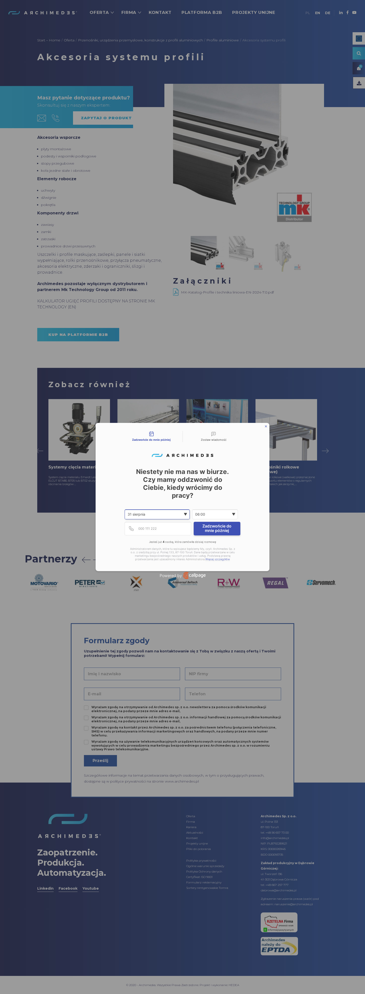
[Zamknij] (266, 426)
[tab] (151, 436)
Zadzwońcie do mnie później (216, 528)
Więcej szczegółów (217, 559)
